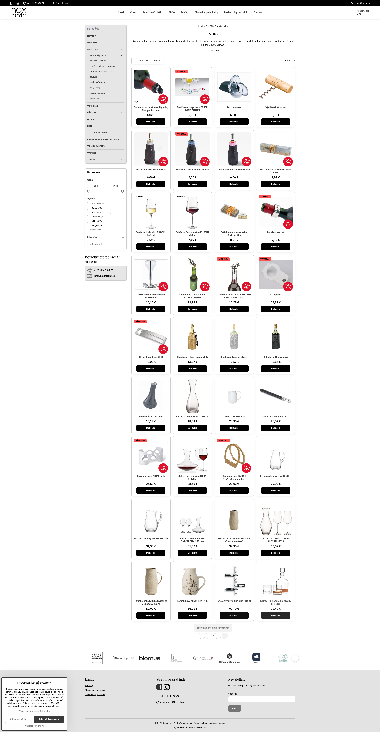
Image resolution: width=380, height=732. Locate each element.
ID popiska (275, 294)
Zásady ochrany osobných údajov (209, 723)
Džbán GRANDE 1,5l (234, 416)
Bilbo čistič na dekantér (150, 416)
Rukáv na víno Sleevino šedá (151, 169)
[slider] (88, 191)
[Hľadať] (344, 12)
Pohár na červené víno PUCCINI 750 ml (192, 234)
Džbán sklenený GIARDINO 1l (275, 476)
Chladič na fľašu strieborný (234, 357)
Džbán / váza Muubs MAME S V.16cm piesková (234, 540)
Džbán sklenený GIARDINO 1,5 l (151, 538)
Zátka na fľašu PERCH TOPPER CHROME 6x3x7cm (234, 296)
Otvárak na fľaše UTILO (275, 416)
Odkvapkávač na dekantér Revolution (151, 296)
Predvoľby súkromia (182, 723)
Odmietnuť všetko (18, 719)
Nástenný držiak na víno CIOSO (234, 601)
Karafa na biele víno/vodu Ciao (192, 416)
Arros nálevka (234, 107)
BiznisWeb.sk (200, 727)
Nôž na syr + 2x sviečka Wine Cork (275, 171)
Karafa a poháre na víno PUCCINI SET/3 (276, 540)
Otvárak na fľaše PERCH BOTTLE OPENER (192, 296)
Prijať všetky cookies (49, 719)
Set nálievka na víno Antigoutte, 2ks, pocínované (151, 109)
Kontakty (89, 685)
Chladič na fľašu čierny (275, 357)
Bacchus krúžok (275, 232)
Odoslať (234, 708)
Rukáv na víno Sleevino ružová (234, 169)
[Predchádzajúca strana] (202, 636)
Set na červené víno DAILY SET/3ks (192, 477)
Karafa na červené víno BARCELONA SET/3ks (192, 540)
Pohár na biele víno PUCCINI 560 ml (151, 234)
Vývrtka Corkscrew (275, 107)
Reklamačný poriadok (95, 694)
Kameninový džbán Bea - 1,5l (192, 601)
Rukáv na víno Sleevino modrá (192, 169)
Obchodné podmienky (95, 690)
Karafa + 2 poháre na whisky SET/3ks (275, 602)
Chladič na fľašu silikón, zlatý (192, 357)
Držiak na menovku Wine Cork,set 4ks (234, 234)
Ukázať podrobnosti (34, 726)
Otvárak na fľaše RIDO (151, 357)
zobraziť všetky (94, 230)
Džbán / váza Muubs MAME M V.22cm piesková (151, 602)
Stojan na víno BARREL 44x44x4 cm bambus (234, 477)
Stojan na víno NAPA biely (151, 476)
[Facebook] (12, 3)
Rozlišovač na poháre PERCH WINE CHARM (192, 109)
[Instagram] (17, 3)
